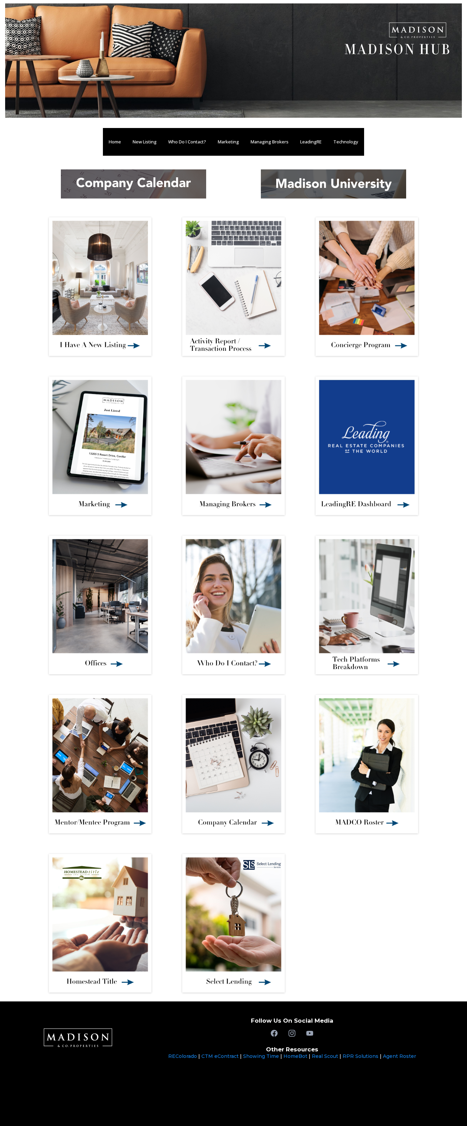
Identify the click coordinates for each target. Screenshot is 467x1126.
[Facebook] (274, 1033)
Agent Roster (399, 1056)
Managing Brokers (270, 142)
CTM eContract (220, 1056)
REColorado (183, 1056)
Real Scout (325, 1056)
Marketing (228, 142)
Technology (345, 142)
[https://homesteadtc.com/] (100, 922)
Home (115, 142)
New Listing (145, 142)
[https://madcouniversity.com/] (333, 183)
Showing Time (261, 1056)
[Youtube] (310, 1033)
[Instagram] (292, 1033)
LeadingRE (311, 142)
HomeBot (295, 1056)
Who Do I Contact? (187, 142)
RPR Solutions (360, 1056)
